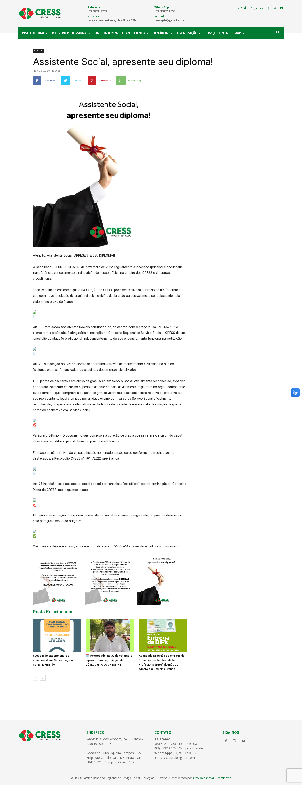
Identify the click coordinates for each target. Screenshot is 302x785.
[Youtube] (281, 8)
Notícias (38, 50)
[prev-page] (35, 678)
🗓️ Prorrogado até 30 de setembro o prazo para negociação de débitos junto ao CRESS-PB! (109, 660)
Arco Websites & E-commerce (212, 778)
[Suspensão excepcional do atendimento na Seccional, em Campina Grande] (57, 635)
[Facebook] (268, 8)
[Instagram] (275, 8)
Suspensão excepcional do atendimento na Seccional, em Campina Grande (53, 660)
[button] (277, 32)
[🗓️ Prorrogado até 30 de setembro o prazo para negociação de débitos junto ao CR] (110, 635)
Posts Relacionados (53, 611)
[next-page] (43, 678)
